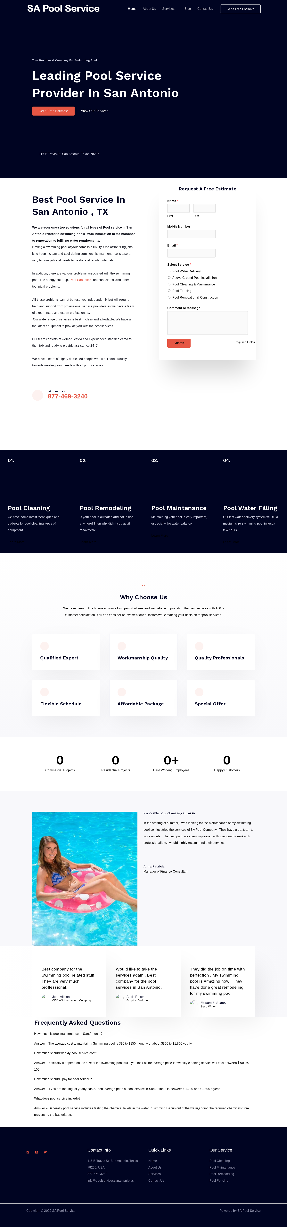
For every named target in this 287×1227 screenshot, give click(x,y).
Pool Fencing (181, 290)
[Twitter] (45, 1152)
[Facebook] (27, 1152)
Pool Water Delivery (186, 271)
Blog (187, 8)
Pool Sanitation (81, 280)
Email (172, 245)
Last (196, 215)
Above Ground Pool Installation (194, 277)
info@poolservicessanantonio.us (110, 1180)
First (170, 215)
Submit (179, 343)
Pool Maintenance (179, 508)
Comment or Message (184, 308)
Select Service (179, 264)
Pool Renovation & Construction (195, 297)
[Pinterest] (36, 1152)
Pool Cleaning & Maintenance (193, 284)
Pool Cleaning (29, 508)
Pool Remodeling (106, 508)
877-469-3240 (68, 396)
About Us (149, 8)
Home (132, 8)
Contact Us (205, 8)
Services (168, 8)
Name (172, 201)
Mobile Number (178, 226)
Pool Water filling (250, 508)
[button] (240, 8)
